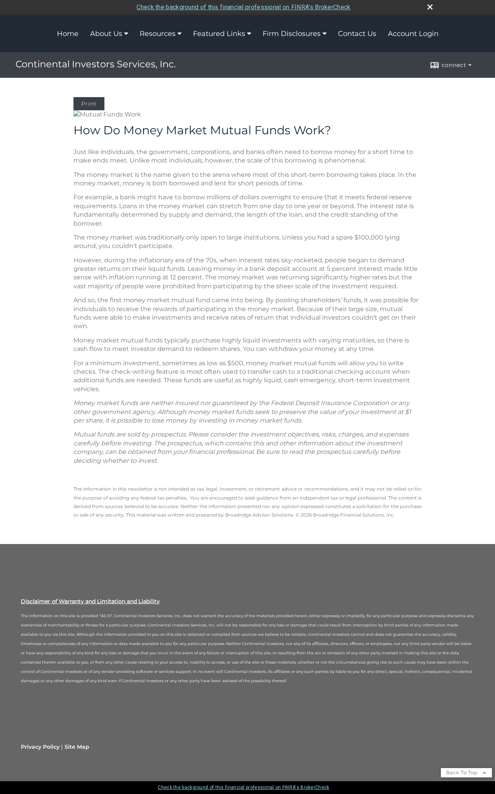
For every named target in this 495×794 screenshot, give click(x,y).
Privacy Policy (40, 746)
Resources (158, 33)
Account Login (413, 33)
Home (68, 33)
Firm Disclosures (292, 33)
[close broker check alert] (430, 7)
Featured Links (219, 33)
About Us (106, 33)
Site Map (77, 746)
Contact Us (357, 33)
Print (89, 103)
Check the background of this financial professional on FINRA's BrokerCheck (243, 7)
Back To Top (462, 772)
